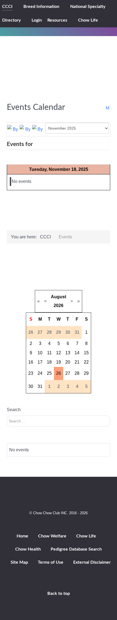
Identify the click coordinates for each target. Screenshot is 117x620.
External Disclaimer (92, 562)
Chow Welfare (52, 536)
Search (14, 409)
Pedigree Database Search (76, 549)
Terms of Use (50, 562)
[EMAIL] (108, 108)
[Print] (102, 108)
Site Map (19, 562)
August (58, 296)
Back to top (58, 593)
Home (22, 536)
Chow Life (86, 536)
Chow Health (28, 549)
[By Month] (13, 129)
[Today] (38, 129)
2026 (58, 305)
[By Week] (26, 129)
